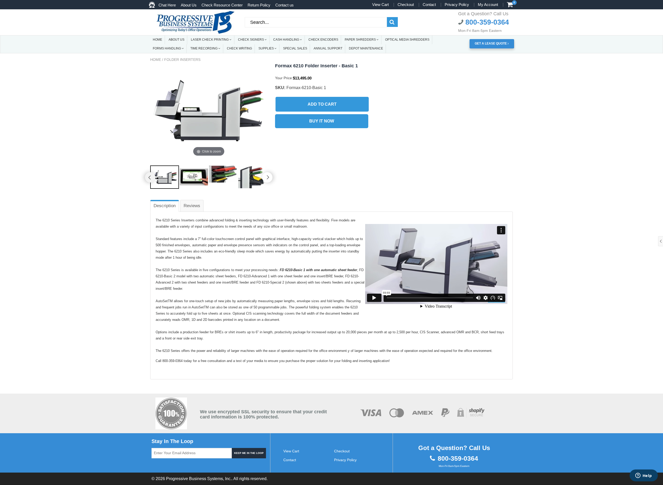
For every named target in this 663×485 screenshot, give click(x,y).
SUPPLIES (266, 48)
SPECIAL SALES (295, 48)
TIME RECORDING (204, 48)
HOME (157, 39)
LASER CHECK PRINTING (210, 39)
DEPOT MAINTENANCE (366, 48)
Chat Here (167, 5)
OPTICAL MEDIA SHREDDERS (407, 39)
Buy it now (321, 121)
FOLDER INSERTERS (182, 59)
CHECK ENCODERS (323, 39)
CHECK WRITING (239, 48)
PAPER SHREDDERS (361, 39)
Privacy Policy (457, 4)
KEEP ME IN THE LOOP (249, 453)
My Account (488, 4)
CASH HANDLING (286, 39)
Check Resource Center (222, 5)
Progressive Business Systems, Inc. (199, 478)
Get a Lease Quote (491, 43)
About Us (189, 5)
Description (165, 205)
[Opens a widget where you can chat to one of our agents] (643, 475)
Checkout (406, 4)
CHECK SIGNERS (251, 39)
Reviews (192, 205)
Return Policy (259, 5)
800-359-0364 (486, 22)
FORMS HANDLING (167, 48)
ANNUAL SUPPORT (328, 48)
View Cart (380, 4)
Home (155, 59)
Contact (429, 4)
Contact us (284, 5)
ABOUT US (176, 39)
